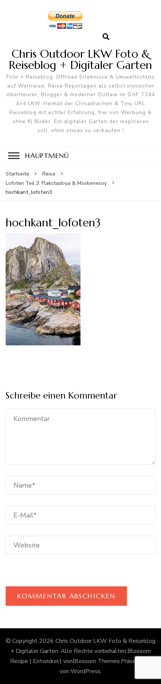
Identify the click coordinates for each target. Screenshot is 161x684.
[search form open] (106, 37)
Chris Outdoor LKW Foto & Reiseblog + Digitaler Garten (80, 59)
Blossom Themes (96, 661)
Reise (48, 173)
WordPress (85, 671)
